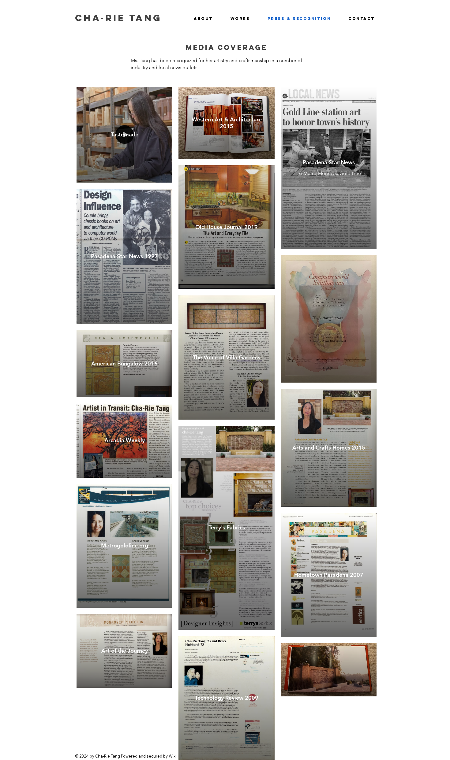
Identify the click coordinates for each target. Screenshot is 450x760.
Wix (172, 756)
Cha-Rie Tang (118, 18)
